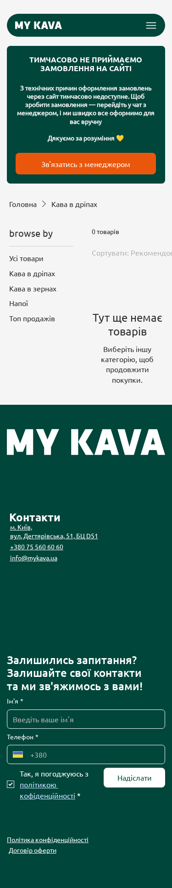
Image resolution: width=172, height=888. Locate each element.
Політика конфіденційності (48, 839)
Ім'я (15, 701)
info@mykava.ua (33, 557)
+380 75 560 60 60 (36, 546)
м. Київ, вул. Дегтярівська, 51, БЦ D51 (54, 531)
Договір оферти (32, 850)
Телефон (23, 736)
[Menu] (151, 25)
